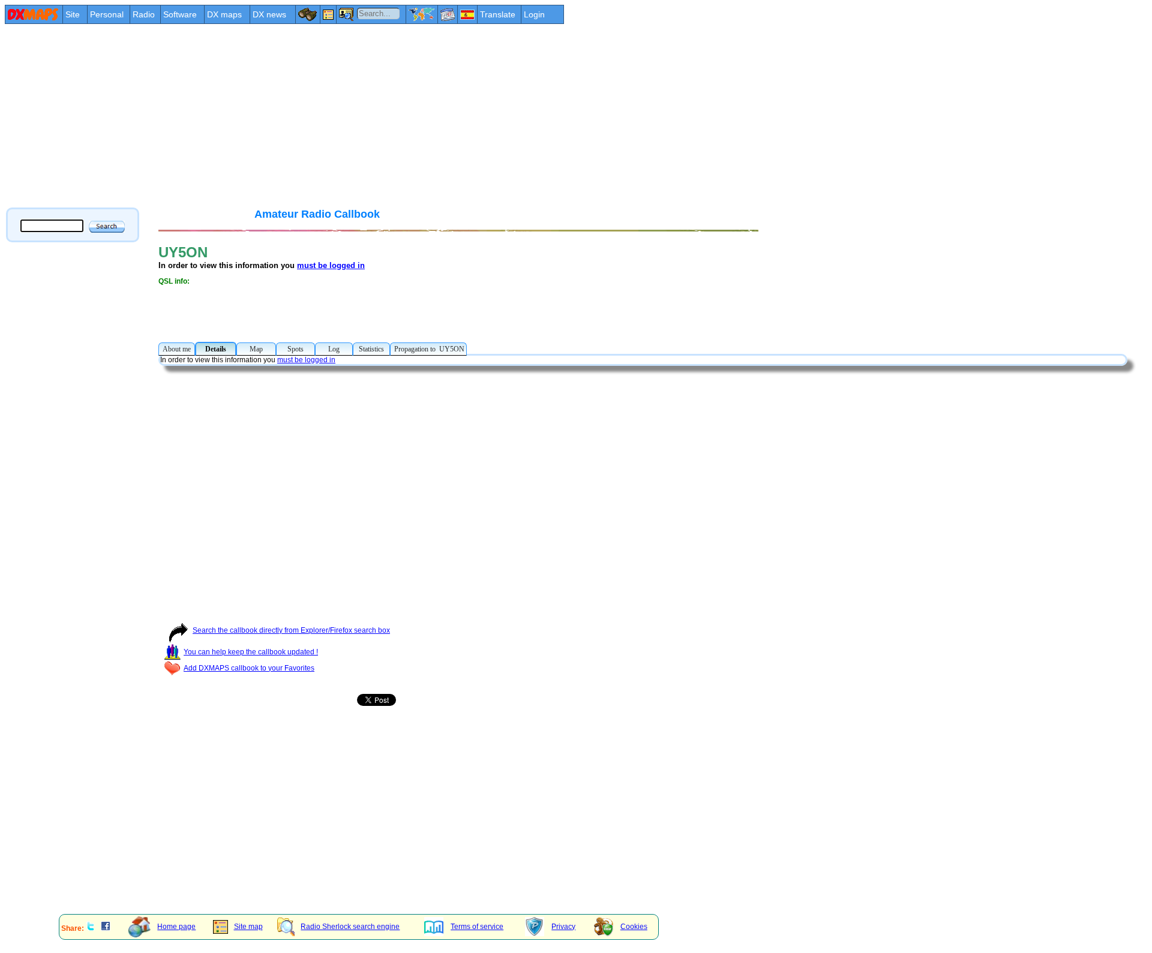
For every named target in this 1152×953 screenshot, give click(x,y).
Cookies (633, 926)
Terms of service (477, 926)
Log (333, 349)
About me (177, 349)
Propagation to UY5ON (428, 349)
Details (215, 349)
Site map (248, 926)
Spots (295, 349)
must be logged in (331, 265)
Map (256, 349)
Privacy (563, 926)
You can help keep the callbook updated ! (251, 652)
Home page (176, 926)
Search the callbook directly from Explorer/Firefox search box (291, 630)
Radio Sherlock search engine (350, 926)
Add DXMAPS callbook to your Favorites (249, 668)
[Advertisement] (365, 115)
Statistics (371, 349)
